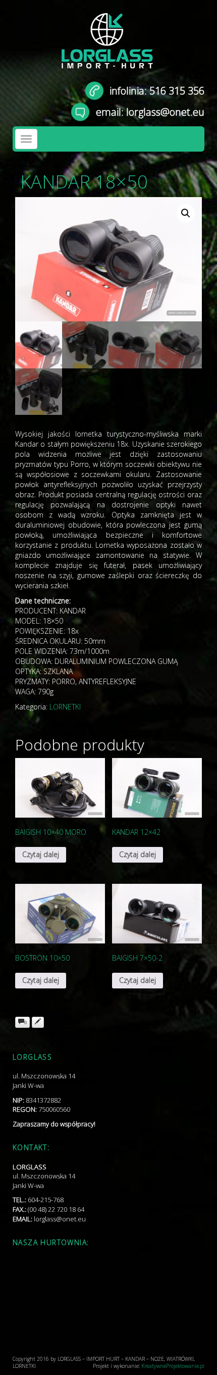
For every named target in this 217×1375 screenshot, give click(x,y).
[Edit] (38, 1022)
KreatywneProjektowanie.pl (172, 1365)
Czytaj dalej (40, 854)
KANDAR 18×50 (84, 181)
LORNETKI (65, 707)
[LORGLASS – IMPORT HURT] (108, 45)
